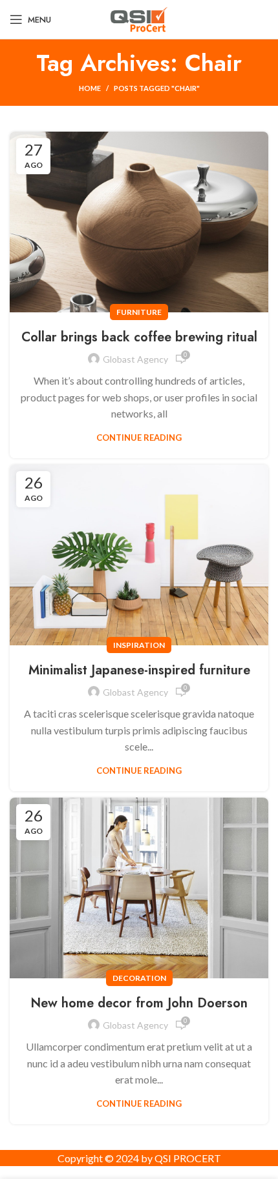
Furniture (139, 312)
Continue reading (139, 438)
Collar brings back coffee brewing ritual (139, 337)
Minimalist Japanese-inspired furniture (139, 670)
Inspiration (139, 645)
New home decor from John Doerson (139, 1003)
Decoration (139, 978)
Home (90, 88)
